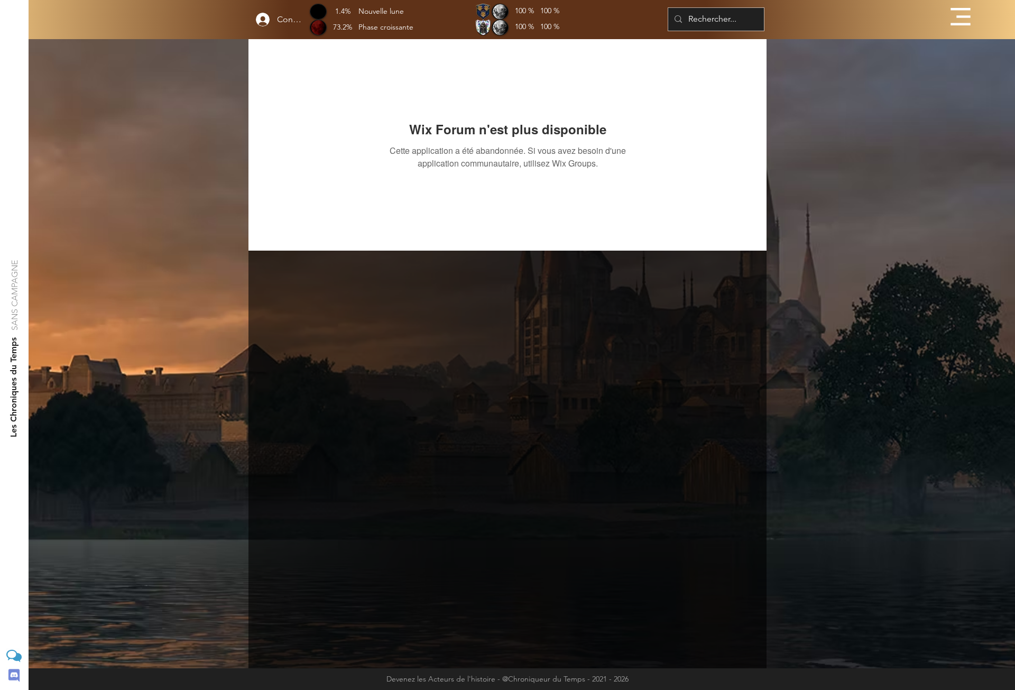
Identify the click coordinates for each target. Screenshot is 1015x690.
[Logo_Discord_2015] (14, 675)
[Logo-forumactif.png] (14, 656)
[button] (960, 16)
